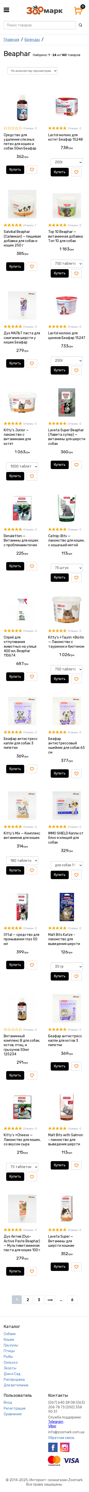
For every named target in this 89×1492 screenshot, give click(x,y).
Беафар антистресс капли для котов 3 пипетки (65, 1040)
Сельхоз (11, 1362)
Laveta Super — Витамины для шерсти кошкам (61, 1240)
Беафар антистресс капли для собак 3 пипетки (21, 743)
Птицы (9, 1351)
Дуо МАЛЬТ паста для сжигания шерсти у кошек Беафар (22, 337)
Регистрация (14, 1408)
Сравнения (13, 1414)
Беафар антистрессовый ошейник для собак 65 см (66, 746)
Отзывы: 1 (29, 225)
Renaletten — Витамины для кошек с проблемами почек (21, 540)
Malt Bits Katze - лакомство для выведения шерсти (64, 939)
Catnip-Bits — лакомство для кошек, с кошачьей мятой (66, 540)
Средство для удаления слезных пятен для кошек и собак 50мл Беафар (20, 142)
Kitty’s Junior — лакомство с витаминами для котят (17, 437)
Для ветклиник (16, 1385)
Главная (11, 39)
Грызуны (11, 1345)
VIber (52, 1426)
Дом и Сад (12, 1374)
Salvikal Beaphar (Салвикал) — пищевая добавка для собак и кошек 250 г (22, 238)
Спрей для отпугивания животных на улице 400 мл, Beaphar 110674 (20, 646)
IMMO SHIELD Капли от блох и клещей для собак (66, 837)
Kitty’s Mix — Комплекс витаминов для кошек (22, 835)
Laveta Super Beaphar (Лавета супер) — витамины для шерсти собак (66, 437)
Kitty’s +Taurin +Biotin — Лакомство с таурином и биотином (66, 641)
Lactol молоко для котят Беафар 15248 (65, 137)
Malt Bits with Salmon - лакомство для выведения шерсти (65, 1139)
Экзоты (10, 1368)
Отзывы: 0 (30, 128)
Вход (8, 1402)
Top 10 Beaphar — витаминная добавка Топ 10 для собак (65, 236)
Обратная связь (61, 1438)
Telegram (55, 1422)
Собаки (10, 1334)
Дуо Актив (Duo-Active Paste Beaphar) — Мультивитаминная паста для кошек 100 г (22, 1243)
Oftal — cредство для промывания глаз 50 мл (21, 939)
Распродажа (14, 1380)
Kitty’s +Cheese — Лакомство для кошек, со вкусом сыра (22, 1139)
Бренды (32, 39)
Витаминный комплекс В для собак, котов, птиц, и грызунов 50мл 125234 (22, 1045)
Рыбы (8, 1357)
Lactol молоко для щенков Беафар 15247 (66, 335)
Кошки (9, 1340)
